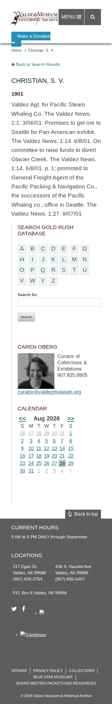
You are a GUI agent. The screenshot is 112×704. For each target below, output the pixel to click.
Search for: (28, 294)
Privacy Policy (48, 671)
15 (70, 448)
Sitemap (19, 671)
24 (31, 463)
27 (31, 433)
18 (39, 456)
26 (22, 433)
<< (22, 418)
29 (46, 433)
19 (46, 456)
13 (54, 448)
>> (70, 418)
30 (54, 433)
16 (22, 456)
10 (31, 448)
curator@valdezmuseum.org (49, 392)
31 (62, 433)
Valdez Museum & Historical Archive (36, 18)
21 (62, 456)
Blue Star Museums (53, 677)
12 (46, 448)
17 (31, 456)
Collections (81, 671)
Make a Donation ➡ (30, 39)
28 (39, 433)
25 (39, 463)
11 (38, 448)
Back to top (85, 513)
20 (54, 456)
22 (70, 456)
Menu (69, 16)
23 (22, 463)
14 (62, 448)
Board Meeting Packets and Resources (56, 683)
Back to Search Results (37, 64)
